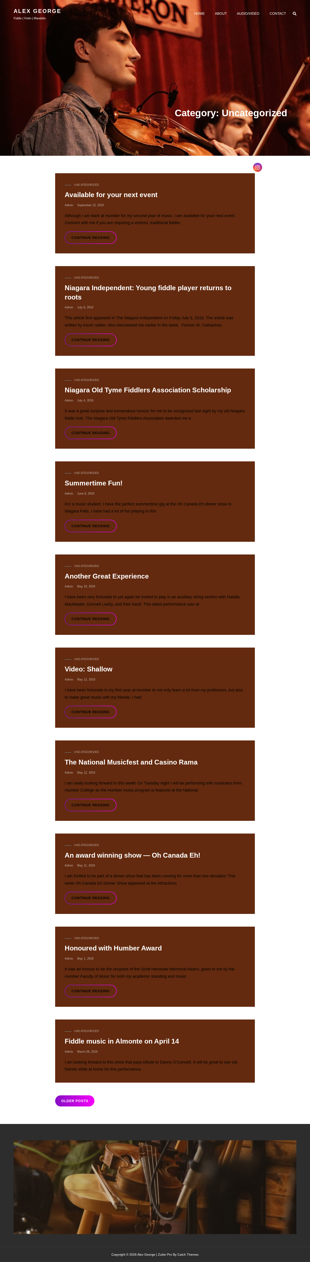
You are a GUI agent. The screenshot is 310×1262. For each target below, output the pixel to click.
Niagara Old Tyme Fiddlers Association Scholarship (148, 390)
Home (199, 13)
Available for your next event (111, 194)
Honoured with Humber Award (113, 948)
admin (69, 205)
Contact (278, 13)
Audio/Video (248, 13)
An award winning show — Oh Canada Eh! (132, 855)
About (221, 13)
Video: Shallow (88, 669)
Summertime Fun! (94, 483)
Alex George (37, 11)
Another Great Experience (107, 576)
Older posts (74, 1101)
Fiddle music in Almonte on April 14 (122, 1041)
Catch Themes (188, 1254)
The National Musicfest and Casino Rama (131, 762)
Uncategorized (86, 184)
